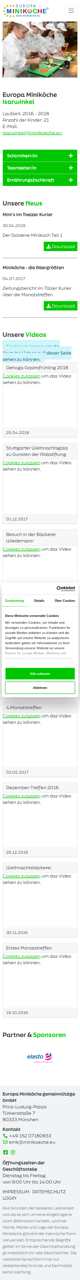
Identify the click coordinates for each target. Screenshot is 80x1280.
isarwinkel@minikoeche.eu (32, 133)
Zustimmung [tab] (14, 600)
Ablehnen (40, 687)
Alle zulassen (40, 673)
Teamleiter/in (21, 168)
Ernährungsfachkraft (30, 180)
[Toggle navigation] (71, 10)
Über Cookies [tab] (65, 600)
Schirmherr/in (22, 156)
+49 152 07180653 (30, 1136)
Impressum (16, 1192)
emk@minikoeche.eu (32, 1142)
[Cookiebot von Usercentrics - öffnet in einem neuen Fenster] (57, 589)
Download (63, 246)
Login (9, 1198)
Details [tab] (39, 600)
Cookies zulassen (25, 346)
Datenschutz (49, 1192)
